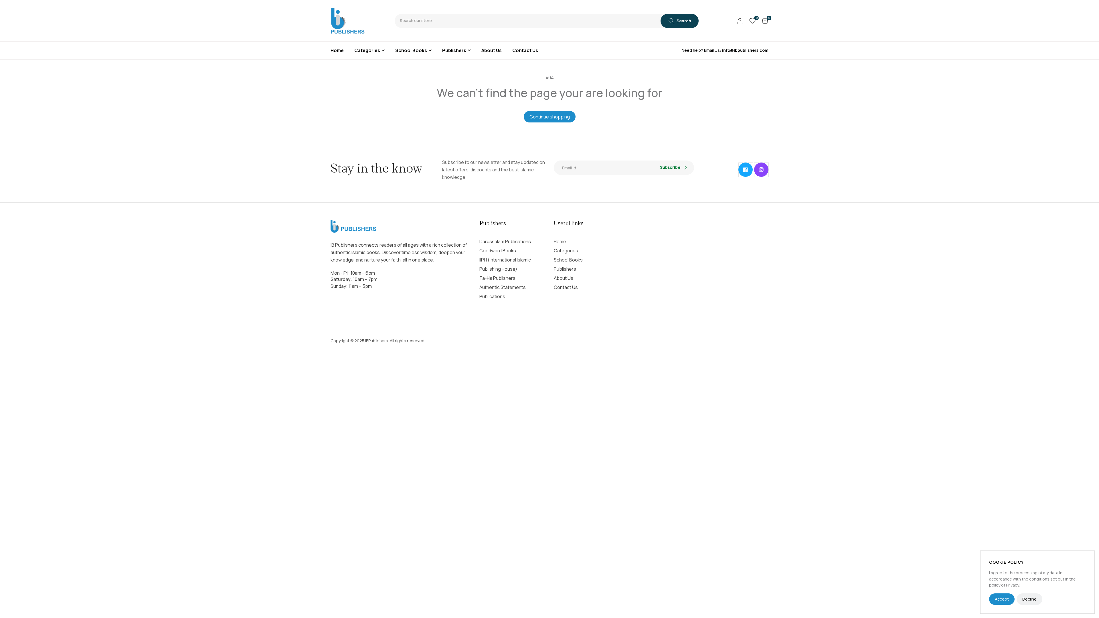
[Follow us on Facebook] (745, 170)
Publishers (454, 50)
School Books (411, 50)
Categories (367, 50)
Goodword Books (497, 250)
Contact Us (566, 287)
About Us (563, 278)
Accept (1002, 599)
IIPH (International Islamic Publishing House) (505, 264)
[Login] (739, 20)
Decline (1029, 599)
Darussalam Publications (505, 241)
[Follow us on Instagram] (761, 170)
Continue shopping (549, 117)
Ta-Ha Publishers (497, 278)
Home (560, 241)
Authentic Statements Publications (502, 292)
